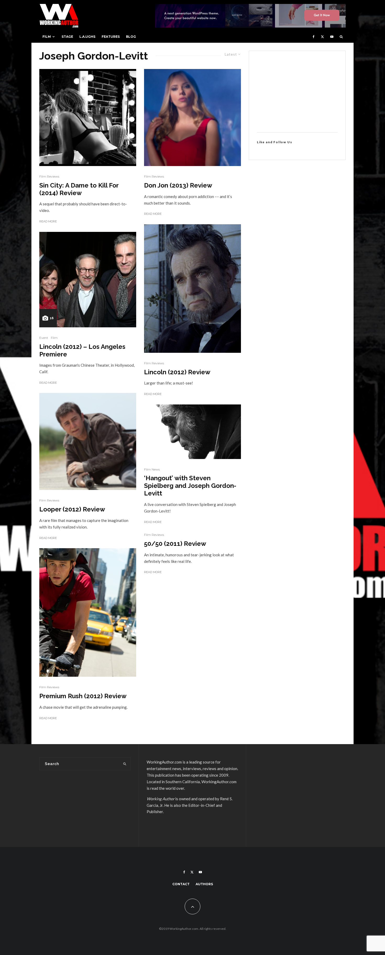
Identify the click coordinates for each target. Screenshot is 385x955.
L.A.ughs (87, 37)
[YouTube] (332, 36)
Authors (204, 884)
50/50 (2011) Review (175, 543)
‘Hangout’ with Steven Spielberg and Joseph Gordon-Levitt (190, 485)
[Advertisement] (297, 91)
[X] (322, 36)
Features (111, 37)
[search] (124, 763)
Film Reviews (49, 176)
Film (46, 37)
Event (43, 338)
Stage (67, 37)
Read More (48, 221)
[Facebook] (314, 36)
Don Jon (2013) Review (178, 185)
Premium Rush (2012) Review (82, 696)
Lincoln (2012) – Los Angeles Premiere (82, 350)
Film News (152, 469)
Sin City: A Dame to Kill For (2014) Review (78, 189)
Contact (181, 884)
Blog (131, 37)
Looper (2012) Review (72, 509)
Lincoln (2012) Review (177, 372)
